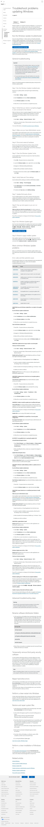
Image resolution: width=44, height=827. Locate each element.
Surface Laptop (3, 784)
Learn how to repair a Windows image (20, 740)
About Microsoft (32, 803)
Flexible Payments (18, 795)
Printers (4, 23)
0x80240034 (15, 277)
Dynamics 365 (3, 804)
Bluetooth (5, 15)
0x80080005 (15, 288)
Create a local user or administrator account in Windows (23, 768)
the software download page (20, 750)
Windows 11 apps (3, 795)
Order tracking (18, 790)
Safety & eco (27, 823)
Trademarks (22, 823)
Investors (31, 808)
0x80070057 (15, 287)
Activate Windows (15, 761)
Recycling (31, 823)
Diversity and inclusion (33, 810)
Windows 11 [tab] (16, 22)
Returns (17, 788)
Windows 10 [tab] (22, 22)
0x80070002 (15, 303)
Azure (16, 801)
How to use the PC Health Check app (19, 763)
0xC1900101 (15, 291)
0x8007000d (15, 269)
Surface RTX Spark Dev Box (5, 788)
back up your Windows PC (33, 66)
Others (4, 43)
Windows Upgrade (7, 40)
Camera (4, 18)
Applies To (15, 15)
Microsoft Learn (18, 804)
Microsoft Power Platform (4, 808)
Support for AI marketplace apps (20, 806)
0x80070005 (15, 298)
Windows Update (5, 29)
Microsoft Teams (3, 810)
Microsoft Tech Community (19, 808)
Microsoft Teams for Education (34, 786)
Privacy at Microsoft (32, 806)
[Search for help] (4, 1)
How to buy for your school (33, 790)
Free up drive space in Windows (18, 772)
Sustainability (32, 814)
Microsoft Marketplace (19, 810)
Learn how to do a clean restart (18, 700)
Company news (32, 804)
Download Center (18, 784)
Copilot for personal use (4, 792)
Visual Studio (17, 814)
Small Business (3, 814)
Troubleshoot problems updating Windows (6, 34)
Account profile (18, 782)
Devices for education (33, 784)
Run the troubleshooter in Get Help (20, 47)
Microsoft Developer (18, 803)
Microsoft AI (3, 801)
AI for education (32, 795)
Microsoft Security (3, 803)
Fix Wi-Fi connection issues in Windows (31, 125)
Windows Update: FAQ (16, 765)
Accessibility (31, 812)
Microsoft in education (33, 782)
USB (4, 26)
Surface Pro (3, 782)
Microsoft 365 (3, 806)
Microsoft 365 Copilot (4, 812)
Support (2, 4)
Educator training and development (35, 792)
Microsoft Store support (19, 786)
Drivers (4, 20)
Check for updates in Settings (19, 231)
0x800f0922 (15, 281)
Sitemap (2, 823)
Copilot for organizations (4, 790)
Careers (31, 801)
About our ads (36, 823)
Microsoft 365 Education (33, 788)
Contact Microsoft (7, 823)
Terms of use (17, 823)
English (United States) (6, 817)
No (31, 777)
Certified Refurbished (18, 792)
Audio (4, 12)
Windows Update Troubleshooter (23, 583)
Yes (24, 777)
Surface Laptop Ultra (4, 786)
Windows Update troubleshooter (18, 770)
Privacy (13, 823)
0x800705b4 (15, 274)
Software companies (18, 812)
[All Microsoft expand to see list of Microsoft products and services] (1, 1)
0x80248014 (15, 294)
